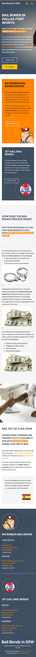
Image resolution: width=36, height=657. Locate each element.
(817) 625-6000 (7, 550)
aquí (6, 488)
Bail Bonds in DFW (11, 3)
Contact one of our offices (23, 453)
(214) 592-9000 (7, 630)
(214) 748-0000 (7, 615)
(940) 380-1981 (7, 565)
